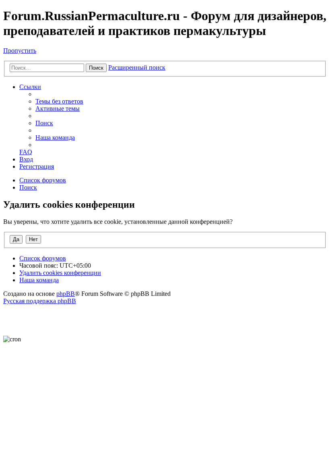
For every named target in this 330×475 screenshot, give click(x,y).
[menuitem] (59, 101)
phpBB (65, 293)
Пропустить (19, 50)
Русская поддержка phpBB (39, 300)
